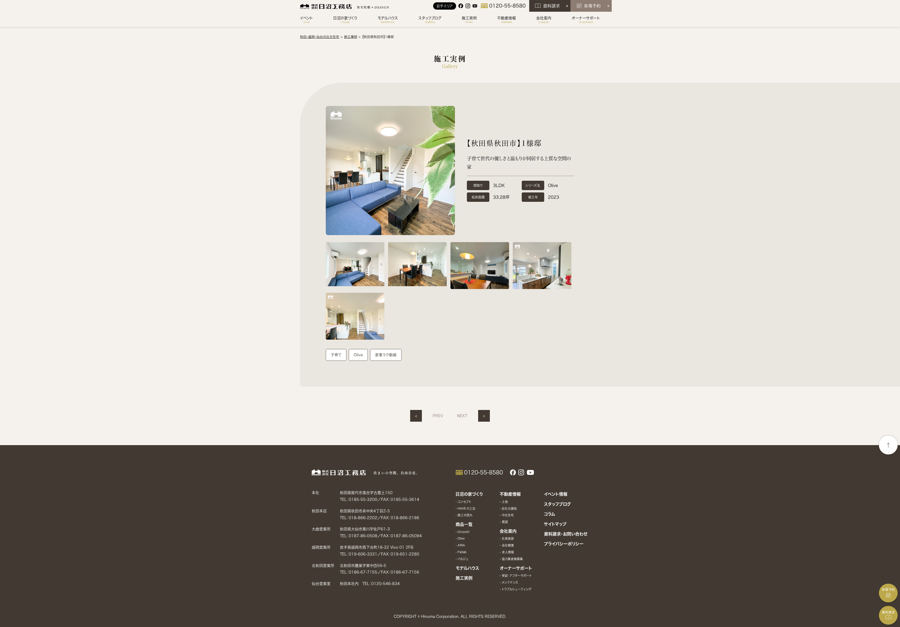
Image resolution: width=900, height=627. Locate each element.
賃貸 (505, 521)
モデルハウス (467, 568)
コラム (549, 514)
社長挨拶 (508, 538)
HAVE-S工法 (466, 508)
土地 (505, 501)
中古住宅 (508, 515)
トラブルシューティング (516, 589)
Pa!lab (462, 552)
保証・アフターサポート (516, 575)
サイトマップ (555, 524)
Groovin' (464, 531)
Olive (461, 538)
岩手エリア (444, 6)
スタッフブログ (557, 504)
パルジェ (463, 558)
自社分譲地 (509, 508)
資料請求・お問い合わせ (565, 534)
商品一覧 (464, 524)
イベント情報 (555, 494)
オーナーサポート (516, 568)
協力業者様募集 (512, 558)
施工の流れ (465, 515)
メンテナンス (510, 582)
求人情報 (508, 552)
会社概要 (508, 545)
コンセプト (464, 501)
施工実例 (464, 578)
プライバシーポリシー (564, 544)
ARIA (461, 545)
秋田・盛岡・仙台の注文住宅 (319, 36)
